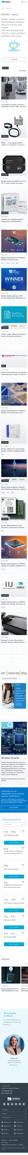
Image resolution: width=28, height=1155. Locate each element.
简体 (2, 263)
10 (10, 659)
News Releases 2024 (7, 1091)
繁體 (17, 263)
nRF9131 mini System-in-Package (10, 1088)
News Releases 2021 (7, 1093)
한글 (12, 263)
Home (2, 8)
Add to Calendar (14, 842)
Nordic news (9, 8)
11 (13, 659)
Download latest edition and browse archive (13, 779)
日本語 (7, 263)
